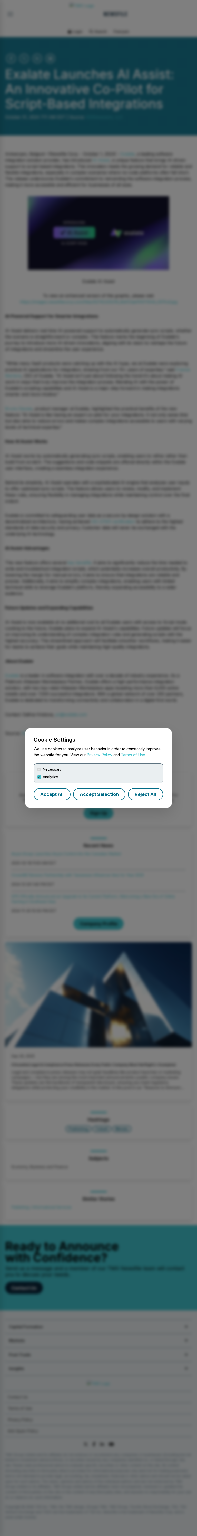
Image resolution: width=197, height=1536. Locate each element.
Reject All (145, 794)
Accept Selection (99, 794)
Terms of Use (133, 754)
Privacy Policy (99, 754)
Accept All (52, 794)
